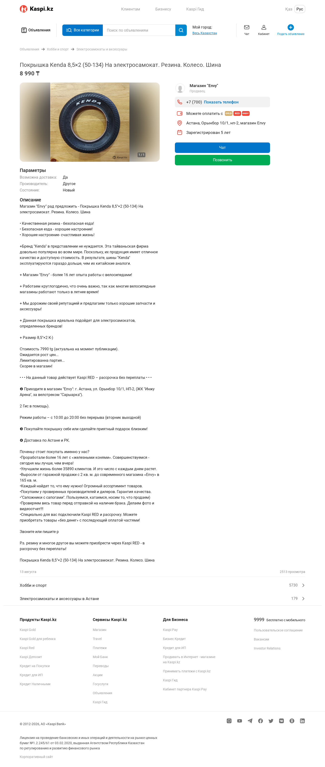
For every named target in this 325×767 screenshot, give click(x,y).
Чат (246, 34)
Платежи (100, 648)
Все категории (86, 30)
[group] (90, 122)
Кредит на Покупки (35, 666)
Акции (98, 675)
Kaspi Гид (100, 702)
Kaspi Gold (28, 630)
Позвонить (222, 160)
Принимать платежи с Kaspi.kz (187, 671)
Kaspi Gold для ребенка (38, 639)
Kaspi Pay (170, 630)
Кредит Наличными (35, 684)
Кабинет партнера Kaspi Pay (185, 689)
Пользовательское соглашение (278, 630)
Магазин (99, 630)
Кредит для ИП (31, 675)
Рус (299, 9)
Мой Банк (100, 657)
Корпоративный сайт (36, 757)
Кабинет (264, 34)
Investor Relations (267, 648)
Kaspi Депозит (31, 657)
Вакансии (261, 639)
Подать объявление (290, 34)
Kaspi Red (27, 648)
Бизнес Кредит (174, 639)
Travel (97, 639)
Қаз (288, 9)
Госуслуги (100, 684)
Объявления (39, 30)
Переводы (101, 666)
